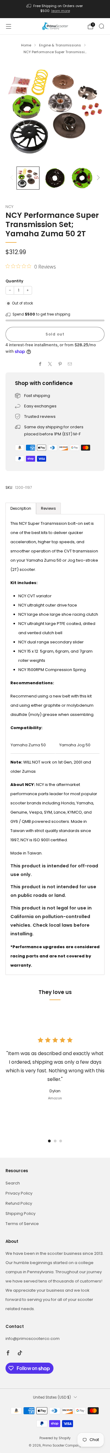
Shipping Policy (20, 1213)
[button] (49, 1141)
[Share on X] (50, 364)
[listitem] (55, 9)
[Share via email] (70, 364)
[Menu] (9, 26)
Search (13, 1183)
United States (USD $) (52, 1397)
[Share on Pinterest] (60, 364)
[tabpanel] (55, 744)
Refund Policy (19, 1203)
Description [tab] (20, 508)
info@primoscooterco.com (33, 1338)
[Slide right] (97, 178)
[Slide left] (12, 178)
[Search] (101, 26)
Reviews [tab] (48, 508)
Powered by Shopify (55, 1438)
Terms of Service (22, 1224)
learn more (60, 10)
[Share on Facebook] (40, 364)
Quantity (14, 281)
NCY (9, 206)
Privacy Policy (19, 1193)
